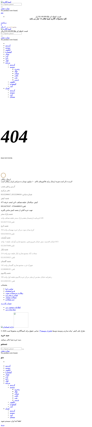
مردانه (7, 63)
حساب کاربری (6, 303)
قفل (7, 60)
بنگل (16, 71)
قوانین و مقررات (11, 295)
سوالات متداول (10, 297)
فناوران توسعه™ (45, 331)
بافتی (16, 75)
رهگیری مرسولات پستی (14, 293)
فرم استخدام (10, 291)
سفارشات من (10, 310)
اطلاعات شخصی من (13, 307)
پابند (6, 58)
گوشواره (8, 52)
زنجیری (17, 69)
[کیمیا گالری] (6, 2)
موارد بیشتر (5, 8)
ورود (2, 425)
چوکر (7, 54)
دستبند (7, 48)
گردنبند (8, 46)
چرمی (16, 80)
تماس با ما (9, 289)
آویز (6, 56)
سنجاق (12, 97)
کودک (7, 88)
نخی (15, 78)
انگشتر (7, 50)
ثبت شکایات (9, 300)
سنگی (16, 73)
